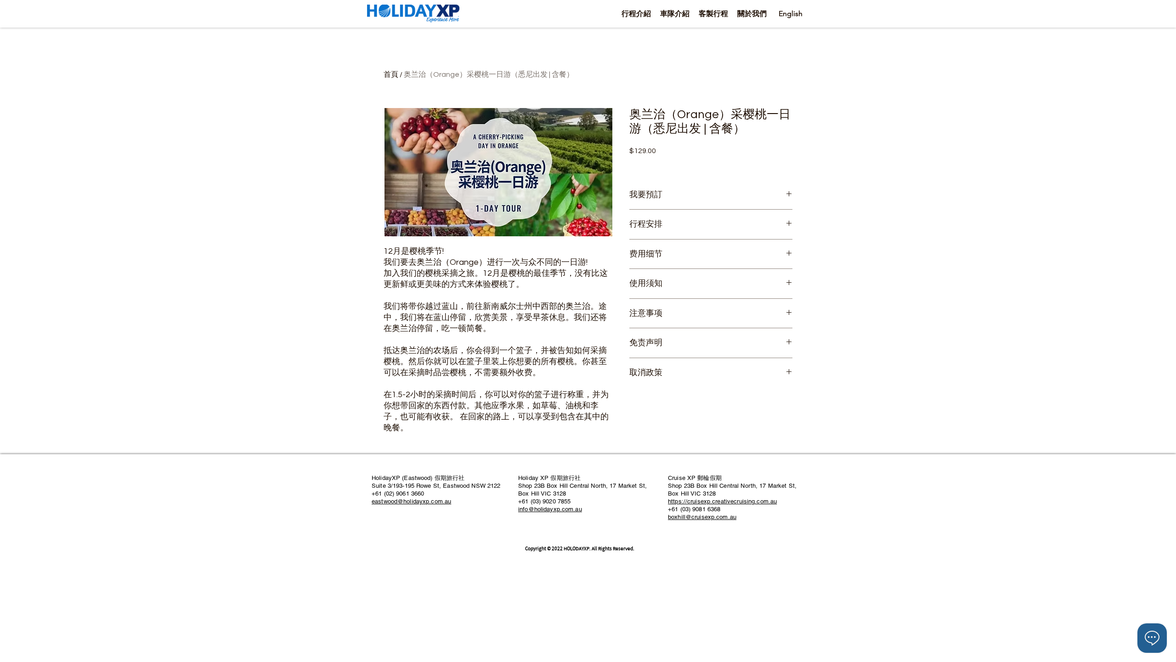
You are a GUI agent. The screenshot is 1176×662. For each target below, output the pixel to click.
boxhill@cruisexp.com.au (702, 517)
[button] (636, 13)
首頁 (391, 74)
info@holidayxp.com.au (550, 509)
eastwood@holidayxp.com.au (411, 501)
